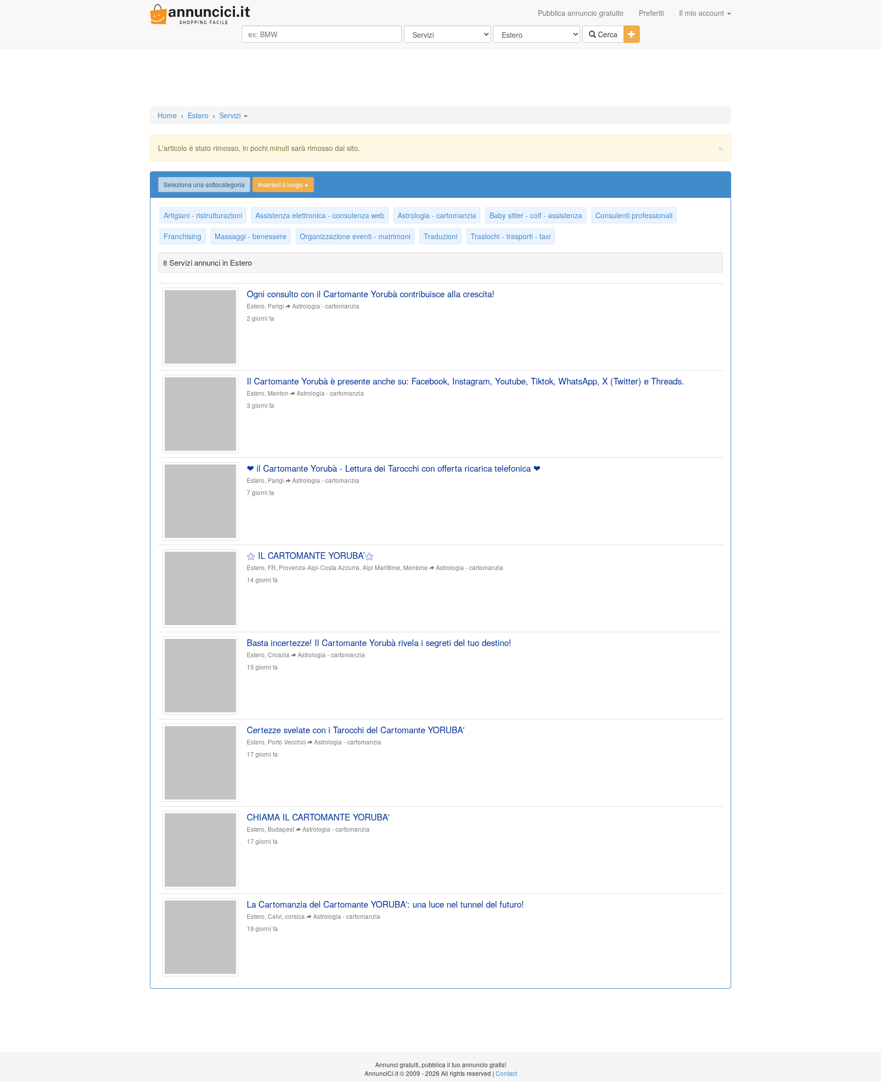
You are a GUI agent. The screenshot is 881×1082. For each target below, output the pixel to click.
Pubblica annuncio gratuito (581, 13)
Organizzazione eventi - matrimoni (355, 236)
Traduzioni (440, 236)
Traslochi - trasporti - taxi (511, 236)
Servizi (231, 115)
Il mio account (702, 13)
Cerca (606, 34)
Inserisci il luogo (281, 184)
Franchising (182, 236)
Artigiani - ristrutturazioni (203, 215)
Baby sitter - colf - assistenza (535, 215)
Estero (198, 115)
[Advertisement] (440, 78)
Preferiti (651, 13)
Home (167, 115)
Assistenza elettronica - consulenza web (319, 215)
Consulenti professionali (633, 215)
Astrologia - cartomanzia (437, 215)
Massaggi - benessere (251, 236)
